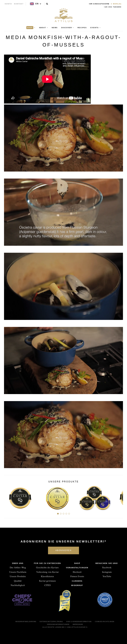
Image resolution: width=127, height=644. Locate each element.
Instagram (107, 571)
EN (37, 4)
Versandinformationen (58, 624)
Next (119, 496)
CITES (47, 585)
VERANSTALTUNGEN (77, 568)
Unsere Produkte (18, 576)
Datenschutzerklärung (51, 621)
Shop (77, 563)
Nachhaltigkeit (18, 585)
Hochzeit (77, 571)
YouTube (107, 576)
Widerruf (77, 585)
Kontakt (19, 4)
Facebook (107, 567)
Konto (8, 4)
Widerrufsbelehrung (25, 621)
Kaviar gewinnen (47, 580)
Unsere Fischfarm (17, 571)
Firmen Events (77, 576)
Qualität (18, 580)
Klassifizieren (47, 576)
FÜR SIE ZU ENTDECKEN (47, 563)
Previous (7, 496)
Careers (77, 581)
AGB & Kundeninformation (79, 621)
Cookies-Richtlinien (104, 621)
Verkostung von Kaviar (47, 571)
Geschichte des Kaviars (47, 567)
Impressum (78, 624)
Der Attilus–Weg (18, 567)
